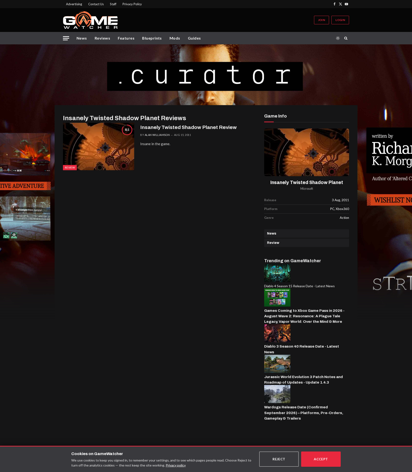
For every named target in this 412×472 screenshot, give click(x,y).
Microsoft (306, 188)
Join (321, 20)
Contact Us (96, 4)
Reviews (102, 38)
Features (126, 38)
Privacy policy (176, 465)
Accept (321, 459)
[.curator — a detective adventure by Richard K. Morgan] (206, 74)
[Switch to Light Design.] (338, 38)
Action (344, 218)
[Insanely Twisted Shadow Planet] (306, 152)
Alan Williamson (157, 134)
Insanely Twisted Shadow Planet (306, 182)
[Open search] (346, 38)
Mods (175, 38)
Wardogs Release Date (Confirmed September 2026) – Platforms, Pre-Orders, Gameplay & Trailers (303, 412)
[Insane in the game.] (98, 146)
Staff (113, 4)
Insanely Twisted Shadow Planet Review (188, 127)
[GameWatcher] (90, 20)
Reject (279, 459)
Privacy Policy (132, 4)
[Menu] (66, 38)
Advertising (74, 4)
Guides (194, 38)
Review (273, 243)
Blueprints (152, 38)
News (82, 38)
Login (340, 20)
